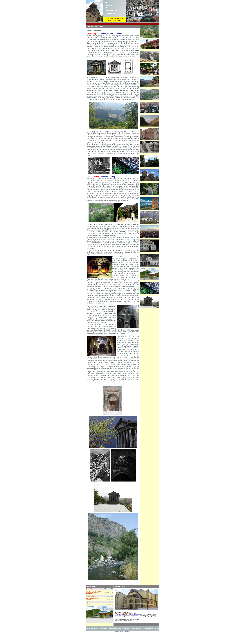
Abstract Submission (111, 10)
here (131, 620)
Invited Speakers (110, 13)
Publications (108, 8)
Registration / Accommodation (132, 628)
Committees (108, 5)
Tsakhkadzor (118, 615)
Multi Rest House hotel (134, 614)
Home (106, 2)
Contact (107, 16)
